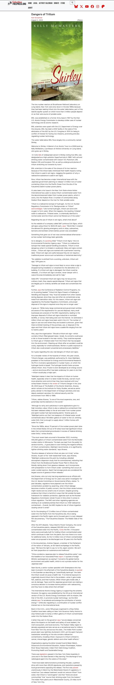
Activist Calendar (45, 3)
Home (30, 3)
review (55, 384)
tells (39, 155)
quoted (79, 570)
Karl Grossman (36, 18)
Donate (56, 3)
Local (35, 3)
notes (61, 530)
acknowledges (36, 209)
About (30, 8)
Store (63, 3)
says (64, 226)
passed (75, 668)
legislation (43, 654)
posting (49, 241)
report (61, 557)
